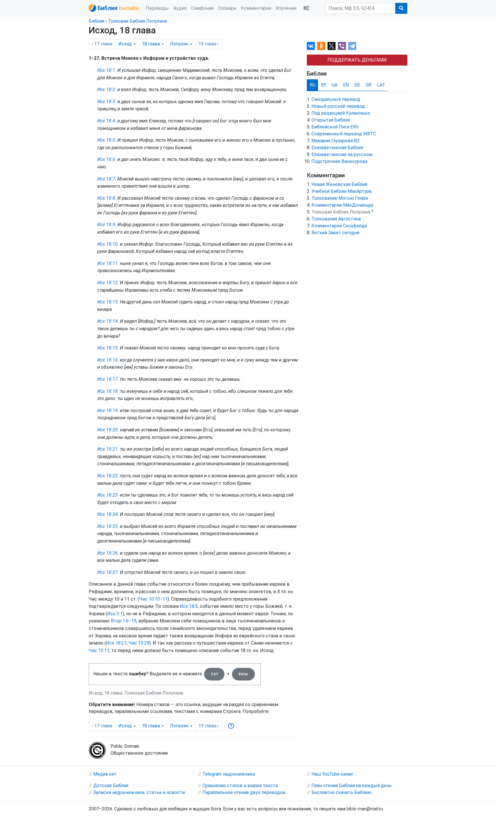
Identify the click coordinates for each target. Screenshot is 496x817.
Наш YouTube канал (332, 774)
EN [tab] (346, 85)
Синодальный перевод (335, 99)
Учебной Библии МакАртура (341, 191)
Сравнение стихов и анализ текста (240, 785)
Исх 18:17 (107, 379)
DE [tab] (357, 85)
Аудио (180, 8)
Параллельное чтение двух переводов (243, 792)
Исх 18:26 (107, 553)
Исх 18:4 (106, 121)
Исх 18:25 (107, 526)
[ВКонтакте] (311, 46)
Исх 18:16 (107, 360)
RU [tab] (312, 85)
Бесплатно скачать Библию (341, 792)
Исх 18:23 (107, 495)
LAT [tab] (381, 85)
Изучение (286, 8)
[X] (332, 46)
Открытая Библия (330, 120)
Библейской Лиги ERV (335, 127)
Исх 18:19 (107, 410)
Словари (227, 8)
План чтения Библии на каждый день (351, 785)
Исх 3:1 (115, 613)
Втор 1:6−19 (123, 621)
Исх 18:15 (107, 348)
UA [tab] (335, 85)
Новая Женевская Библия (339, 184)
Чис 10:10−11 (153, 599)
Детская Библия (110, 785)
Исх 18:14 (107, 321)
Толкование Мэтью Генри (339, 198)
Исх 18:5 (106, 140)
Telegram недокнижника (228, 774)
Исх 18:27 (107, 572)
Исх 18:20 (107, 429)
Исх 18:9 (106, 224)
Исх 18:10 (107, 244)
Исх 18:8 (106, 198)
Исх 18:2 (106, 89)
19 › (208, 44)
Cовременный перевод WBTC (343, 134)
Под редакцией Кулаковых (340, 113)
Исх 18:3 (106, 101)
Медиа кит (105, 774)
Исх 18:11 (107, 263)
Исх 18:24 (107, 514)
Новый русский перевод (338, 106)
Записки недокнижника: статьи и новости (139, 792)
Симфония (202, 8)
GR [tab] (368, 85)
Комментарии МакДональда (342, 205)
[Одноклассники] (321, 46)
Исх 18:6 (106, 159)
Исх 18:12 (107, 282)
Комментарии (256, 8)
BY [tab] (323, 85)
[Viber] (342, 46)
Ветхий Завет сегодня (335, 232)
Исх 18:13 (107, 302)
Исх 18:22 (107, 475)
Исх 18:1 (106, 70)
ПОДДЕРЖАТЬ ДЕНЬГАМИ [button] (357, 60)
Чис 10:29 (139, 643)
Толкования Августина (336, 219)
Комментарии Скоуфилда (339, 225)
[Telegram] (352, 46)
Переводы (157, 8)
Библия (96, 21)
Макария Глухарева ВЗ (335, 140)
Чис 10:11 (99, 650)
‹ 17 (102, 44)
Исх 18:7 (106, 179)
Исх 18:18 (107, 391)
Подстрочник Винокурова (339, 161)
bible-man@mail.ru (364, 809)
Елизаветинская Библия (337, 147)
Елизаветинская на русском (341, 154)
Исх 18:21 (107, 449)
